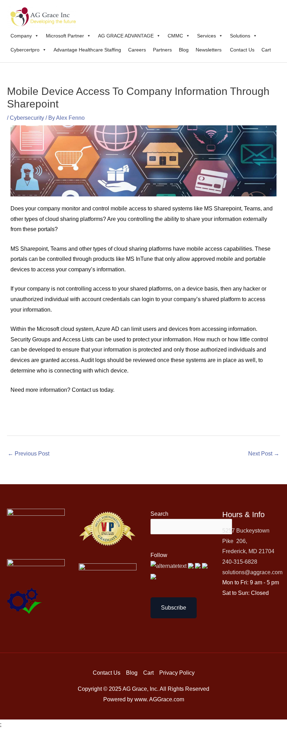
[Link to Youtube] (198, 566)
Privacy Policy (177, 673)
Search (159, 514)
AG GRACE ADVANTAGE (126, 36)
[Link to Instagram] (153, 576)
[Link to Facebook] (191, 566)
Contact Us (242, 50)
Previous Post (28, 454)
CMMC (175, 36)
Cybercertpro (25, 50)
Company (21, 36)
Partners (162, 50)
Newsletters (209, 50)
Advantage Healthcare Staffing (87, 50)
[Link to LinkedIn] (205, 566)
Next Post (263, 454)
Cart (266, 50)
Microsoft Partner (65, 36)
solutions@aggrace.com (252, 572)
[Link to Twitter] (169, 566)
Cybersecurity (27, 118)
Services (206, 36)
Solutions (240, 36)
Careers (137, 50)
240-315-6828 (239, 562)
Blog (184, 50)
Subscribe (173, 608)
